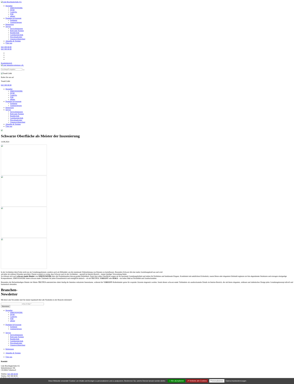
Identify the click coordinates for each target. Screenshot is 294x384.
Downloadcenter (16, 37)
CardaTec (13, 12)
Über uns (9, 43)
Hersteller (9, 6)
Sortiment (13, 20)
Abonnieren (5, 306)
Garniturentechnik (16, 35)
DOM (12, 10)
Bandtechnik (14, 33)
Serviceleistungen (16, 29)
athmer (12, 16)
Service (8, 27)
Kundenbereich (6, 63)
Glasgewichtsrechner (17, 39)
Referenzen (10, 24)
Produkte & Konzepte (13, 18)
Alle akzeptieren (177, 381)
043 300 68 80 (6, 47)
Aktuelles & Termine (13, 41)
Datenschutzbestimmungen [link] (236, 381)
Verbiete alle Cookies (198, 381)
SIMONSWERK (16, 8)
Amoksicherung (16, 22)
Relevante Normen (17, 31)
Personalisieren (216, 381)
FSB (11, 14)
